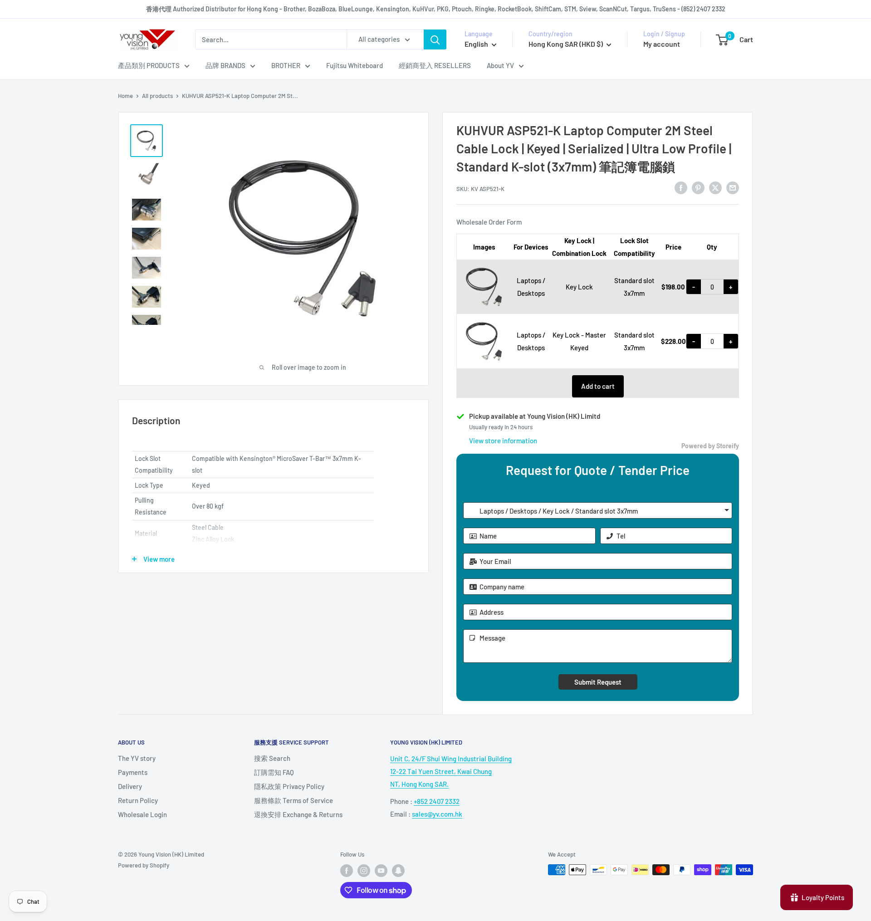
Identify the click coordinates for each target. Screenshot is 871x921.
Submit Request (597, 682)
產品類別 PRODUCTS (149, 65)
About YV (500, 65)
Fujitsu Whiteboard (354, 65)
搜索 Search (272, 758)
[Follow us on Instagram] (363, 870)
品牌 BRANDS (225, 65)
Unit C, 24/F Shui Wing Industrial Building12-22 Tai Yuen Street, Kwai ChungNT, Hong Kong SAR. (451, 771)
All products (157, 95)
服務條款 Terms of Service (293, 800)
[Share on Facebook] (681, 187)
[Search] (435, 39)
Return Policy (138, 800)
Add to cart (598, 386)
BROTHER (285, 65)
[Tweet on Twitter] (715, 187)
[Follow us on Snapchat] (398, 870)
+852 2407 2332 (437, 801)
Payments (132, 772)
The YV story (137, 758)
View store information (503, 440)
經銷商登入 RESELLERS (435, 65)
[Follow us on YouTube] (381, 870)
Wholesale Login (142, 814)
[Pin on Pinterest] (698, 187)
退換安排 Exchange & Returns (298, 814)
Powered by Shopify (143, 865)
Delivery (130, 786)
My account (661, 43)
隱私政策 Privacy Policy (289, 786)
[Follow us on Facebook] (346, 870)
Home (125, 95)
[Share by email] (732, 187)
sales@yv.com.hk (437, 814)
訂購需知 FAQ (274, 772)
